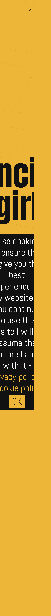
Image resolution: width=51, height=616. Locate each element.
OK (17, 401)
